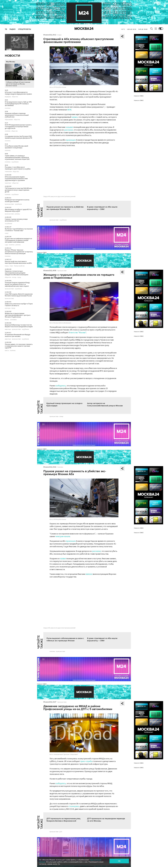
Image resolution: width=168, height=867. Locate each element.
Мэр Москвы (10, 62)
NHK (69, 109)
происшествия (9, 204)
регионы (17, 214)
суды (6, 244)
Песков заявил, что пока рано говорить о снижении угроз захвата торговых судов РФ (19, 346)
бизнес (7, 319)
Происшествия (61, 271)
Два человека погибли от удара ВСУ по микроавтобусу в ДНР (18, 210)
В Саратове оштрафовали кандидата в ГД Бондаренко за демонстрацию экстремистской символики (18, 240)
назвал (63, 558)
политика (7, 108)
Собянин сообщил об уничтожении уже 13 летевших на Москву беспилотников (18, 84)
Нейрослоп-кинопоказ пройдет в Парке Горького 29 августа (19, 305)
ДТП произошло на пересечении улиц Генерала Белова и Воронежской (63, 819)
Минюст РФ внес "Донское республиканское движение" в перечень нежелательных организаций (19, 252)
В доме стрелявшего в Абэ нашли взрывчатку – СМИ (102, 208)
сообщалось (60, 385)
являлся (89, 574)
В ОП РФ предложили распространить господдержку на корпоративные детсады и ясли (18, 126)
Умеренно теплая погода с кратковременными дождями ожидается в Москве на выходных (16, 273)
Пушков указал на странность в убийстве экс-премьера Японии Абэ (65, 208)
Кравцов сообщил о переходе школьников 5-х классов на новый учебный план (16, 115)
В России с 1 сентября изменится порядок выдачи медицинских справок (18, 93)
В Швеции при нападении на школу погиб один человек (17, 201)
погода (14, 277)
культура (7, 308)
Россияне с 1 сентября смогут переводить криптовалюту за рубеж (17, 168)
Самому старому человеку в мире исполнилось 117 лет (16, 220)
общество (15, 96)
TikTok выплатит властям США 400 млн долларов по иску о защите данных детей (18, 190)
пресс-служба (86, 761)
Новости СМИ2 (42, 252)
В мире (59, 35)
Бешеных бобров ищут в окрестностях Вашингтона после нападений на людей (18, 326)
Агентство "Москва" (77, 332)
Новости (12, 56)
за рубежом (14, 162)
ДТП (60, 831)
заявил (75, 117)
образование (9, 119)
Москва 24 (84, 28)
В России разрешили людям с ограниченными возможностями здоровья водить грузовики (16, 178)
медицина (8, 96)
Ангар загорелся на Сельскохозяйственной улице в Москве (105, 404)
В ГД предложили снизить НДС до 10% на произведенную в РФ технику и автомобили (18, 104)
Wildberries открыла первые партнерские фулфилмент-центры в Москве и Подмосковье (17, 315)
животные (8, 329)
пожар (61, 416)
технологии (8, 171)
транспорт (8, 183)
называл (69, 127)
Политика (60, 467)
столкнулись (74, 806)
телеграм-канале (62, 536)
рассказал (68, 130)
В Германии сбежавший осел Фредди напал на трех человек (17, 335)
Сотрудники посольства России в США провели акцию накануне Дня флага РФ (18, 137)
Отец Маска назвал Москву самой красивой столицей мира (16, 147)
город (7, 266)
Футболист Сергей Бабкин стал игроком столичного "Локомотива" (19, 230)
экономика (13, 319)
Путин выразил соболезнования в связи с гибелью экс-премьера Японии (65, 639)
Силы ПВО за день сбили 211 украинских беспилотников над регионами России (19, 295)
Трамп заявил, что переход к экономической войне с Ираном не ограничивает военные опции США (17, 157)
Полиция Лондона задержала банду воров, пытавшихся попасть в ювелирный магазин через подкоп (17, 284)
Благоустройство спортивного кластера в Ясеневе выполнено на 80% (18, 262)
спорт (6, 233)
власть (7, 350)
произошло (71, 140)
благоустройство (19, 266)
